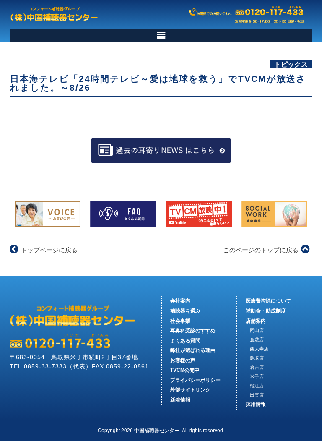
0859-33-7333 (45, 366)
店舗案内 (256, 321)
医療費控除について (268, 301)
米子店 (257, 376)
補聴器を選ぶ (185, 311)
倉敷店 (257, 339)
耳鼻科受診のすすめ (193, 331)
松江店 (257, 385)
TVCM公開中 (185, 370)
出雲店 (257, 394)
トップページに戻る (49, 249)
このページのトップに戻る (261, 249)
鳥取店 (257, 357)
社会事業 (180, 321)
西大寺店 (259, 348)
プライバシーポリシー (195, 380)
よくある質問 (185, 341)
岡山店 (257, 330)
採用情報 (256, 404)
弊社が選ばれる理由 (193, 350)
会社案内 (180, 301)
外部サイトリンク (190, 390)
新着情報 (180, 400)
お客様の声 (182, 360)
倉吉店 (257, 367)
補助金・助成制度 (266, 311)
